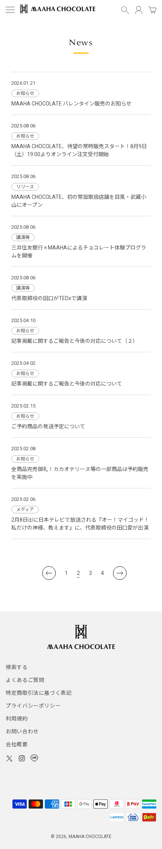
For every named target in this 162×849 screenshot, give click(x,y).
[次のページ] (120, 573)
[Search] (125, 10)
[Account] (138, 10)
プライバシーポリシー (33, 706)
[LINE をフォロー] (34, 759)
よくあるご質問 (25, 680)
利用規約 (17, 719)
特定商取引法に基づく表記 (39, 693)
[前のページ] (49, 573)
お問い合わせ (22, 731)
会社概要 (17, 744)
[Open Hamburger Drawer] (10, 9)
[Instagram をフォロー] (22, 759)
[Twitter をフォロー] (9, 759)
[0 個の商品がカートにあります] (152, 10)
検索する (17, 667)
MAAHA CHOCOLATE (90, 836)
